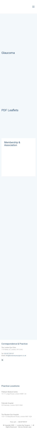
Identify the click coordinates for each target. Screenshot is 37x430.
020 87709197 (9, 353)
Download (11, 123)
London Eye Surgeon (23, 425)
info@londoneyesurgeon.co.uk (16, 355)
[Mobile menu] (33, 7)
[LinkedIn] (2, 359)
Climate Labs (27, 427)
